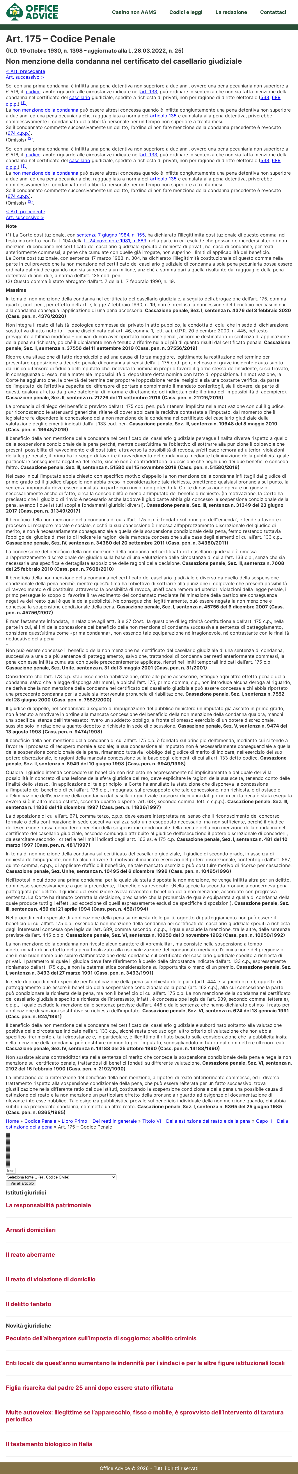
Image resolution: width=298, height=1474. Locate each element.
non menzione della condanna (45, 110)
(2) (30, 138)
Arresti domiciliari (31, 1229)
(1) (23, 102)
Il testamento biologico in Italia (49, 1444)
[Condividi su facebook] (149, 1135)
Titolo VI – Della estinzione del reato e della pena (196, 1121)
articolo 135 (163, 116)
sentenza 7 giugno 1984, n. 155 (111, 235)
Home (12, 1121)
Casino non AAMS (134, 12)
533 (264, 97)
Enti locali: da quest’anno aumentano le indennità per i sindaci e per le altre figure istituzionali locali (145, 1363)
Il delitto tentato (28, 1304)
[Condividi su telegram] (149, 1159)
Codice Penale (40, 1121)
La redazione (231, 12)
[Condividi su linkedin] (149, 1147)
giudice (32, 91)
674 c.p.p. (18, 133)
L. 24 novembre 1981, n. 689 (115, 240)
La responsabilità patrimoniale (48, 1205)
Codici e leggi (186, 12)
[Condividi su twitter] (149, 1141)
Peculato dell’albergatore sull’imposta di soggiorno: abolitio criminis (101, 1338)
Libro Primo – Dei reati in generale (99, 1121)
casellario (79, 97)
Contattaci (273, 12)
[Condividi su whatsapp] (149, 1153)
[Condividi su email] (149, 1164)
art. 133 (148, 91)
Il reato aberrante (30, 1254)
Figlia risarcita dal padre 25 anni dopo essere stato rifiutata (89, 1387)
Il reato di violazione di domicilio (50, 1279)
